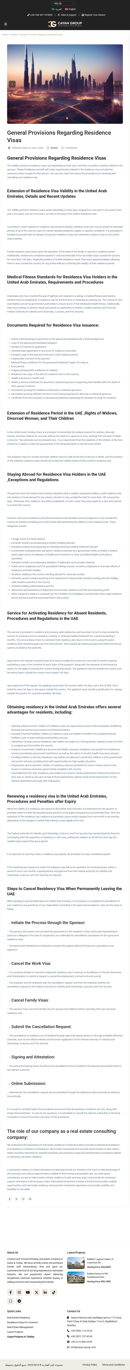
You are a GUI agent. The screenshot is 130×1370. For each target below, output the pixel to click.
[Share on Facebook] (9, 1199)
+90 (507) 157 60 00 (81, 1336)
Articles (14, 34)
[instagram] (19, 1292)
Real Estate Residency (18, 1317)
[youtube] (27, 1292)
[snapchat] (10, 1301)
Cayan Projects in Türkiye (20, 1336)
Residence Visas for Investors (22, 1322)
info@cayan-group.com (83, 1347)
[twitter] (36, 1292)
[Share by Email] (29, 1199)
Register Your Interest (94, 15)
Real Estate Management (20, 1327)
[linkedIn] (45, 1292)
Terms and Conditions (113, 1364)
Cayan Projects (15, 1332)
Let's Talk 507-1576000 (41, 15)
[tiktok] (53, 1292)
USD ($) (58, 3)
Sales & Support (68, 15)
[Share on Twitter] (16, 1199)
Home (5, 34)
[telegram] (19, 1301)
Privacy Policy (90, 1364)
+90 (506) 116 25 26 (81, 1330)
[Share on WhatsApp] (23, 1199)
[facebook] (10, 1292)
